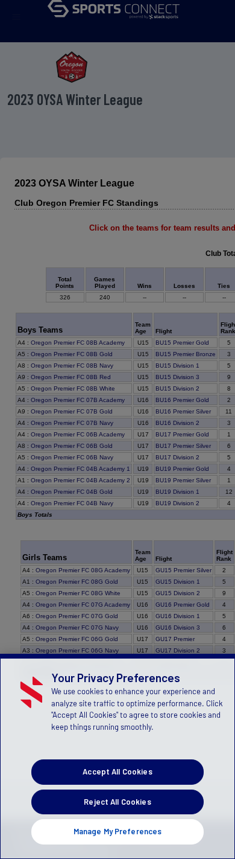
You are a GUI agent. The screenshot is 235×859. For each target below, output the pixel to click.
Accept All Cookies (117, 771)
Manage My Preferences (118, 831)
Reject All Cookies (117, 801)
